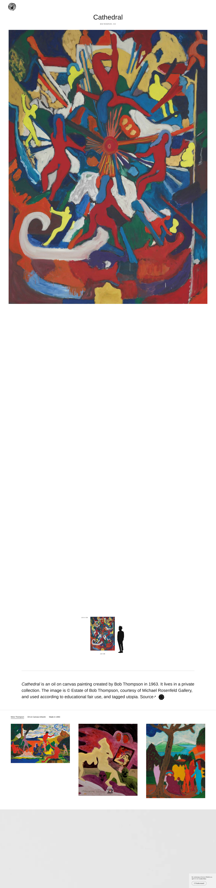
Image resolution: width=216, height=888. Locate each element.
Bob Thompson (106, 24)
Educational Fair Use (83, 697)
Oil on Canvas (63, 684)
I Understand (199, 883)
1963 (153, 684)
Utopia (132, 697)
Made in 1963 (54, 717)
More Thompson (17, 717)
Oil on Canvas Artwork (36, 717)
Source (146, 697)
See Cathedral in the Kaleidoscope (161, 697)
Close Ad (204, 536)
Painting (84, 684)
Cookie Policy (202, 878)
